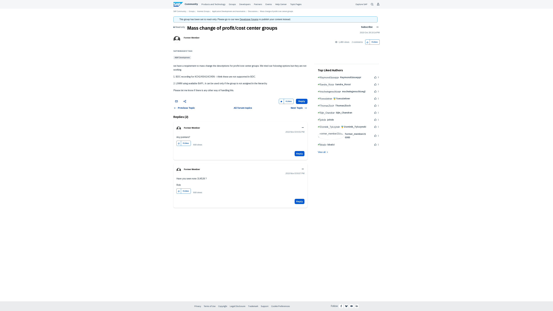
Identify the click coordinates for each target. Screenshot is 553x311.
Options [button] (376, 27)
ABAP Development (182, 58)
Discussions (252, 11)
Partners (258, 4)
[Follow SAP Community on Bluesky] (346, 306)
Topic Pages (296, 4)
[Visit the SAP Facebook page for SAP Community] (341, 306)
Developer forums (249, 19)
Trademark (253, 306)
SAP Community (179, 11)
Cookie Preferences (280, 306)
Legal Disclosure (237, 306)
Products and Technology (213, 4)
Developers (245, 4)
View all (322, 152)
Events (269, 4)
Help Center (281, 4)
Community (191, 4)
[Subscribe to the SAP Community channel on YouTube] (351, 306)
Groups (232, 4)
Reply (299, 153)
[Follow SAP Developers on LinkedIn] (357, 306)
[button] (367, 42)
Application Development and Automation (228, 11)
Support (265, 306)
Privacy (197, 306)
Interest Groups (203, 11)
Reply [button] (301, 101)
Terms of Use (210, 306)
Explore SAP (361, 4)
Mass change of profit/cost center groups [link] (276, 11)
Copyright (222, 306)
